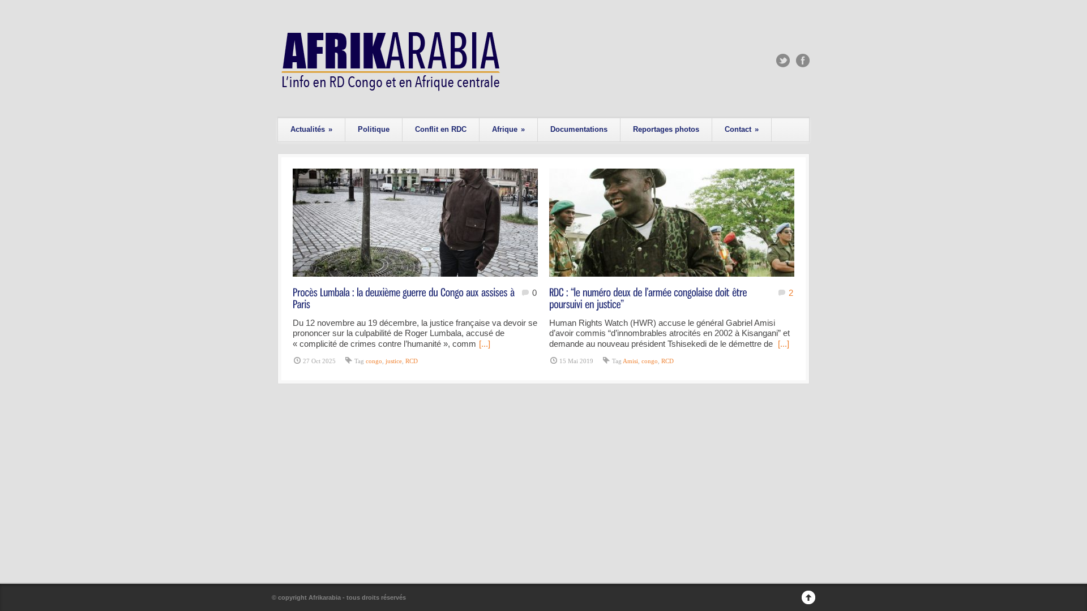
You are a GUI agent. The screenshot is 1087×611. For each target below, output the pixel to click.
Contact (742, 129)
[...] (484, 343)
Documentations (578, 129)
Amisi (630, 361)
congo (374, 361)
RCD (411, 361)
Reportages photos (666, 129)
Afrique (508, 129)
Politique (374, 129)
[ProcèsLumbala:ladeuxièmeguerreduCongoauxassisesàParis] (405, 297)
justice (394, 361)
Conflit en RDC (441, 129)
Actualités (311, 129)
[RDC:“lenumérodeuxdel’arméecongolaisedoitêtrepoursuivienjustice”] (649, 297)
